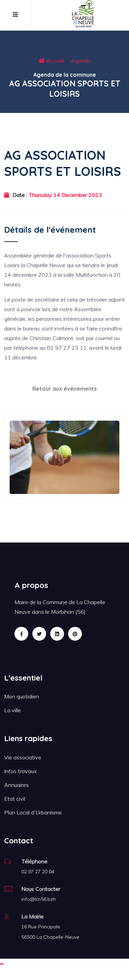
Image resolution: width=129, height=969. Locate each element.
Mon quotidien (21, 696)
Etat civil (14, 798)
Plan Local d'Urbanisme (33, 812)
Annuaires (16, 784)
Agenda (80, 60)
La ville (12, 710)
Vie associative (22, 757)
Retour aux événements (64, 388)
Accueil (54, 60)
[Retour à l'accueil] (83, 13)
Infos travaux (20, 771)
